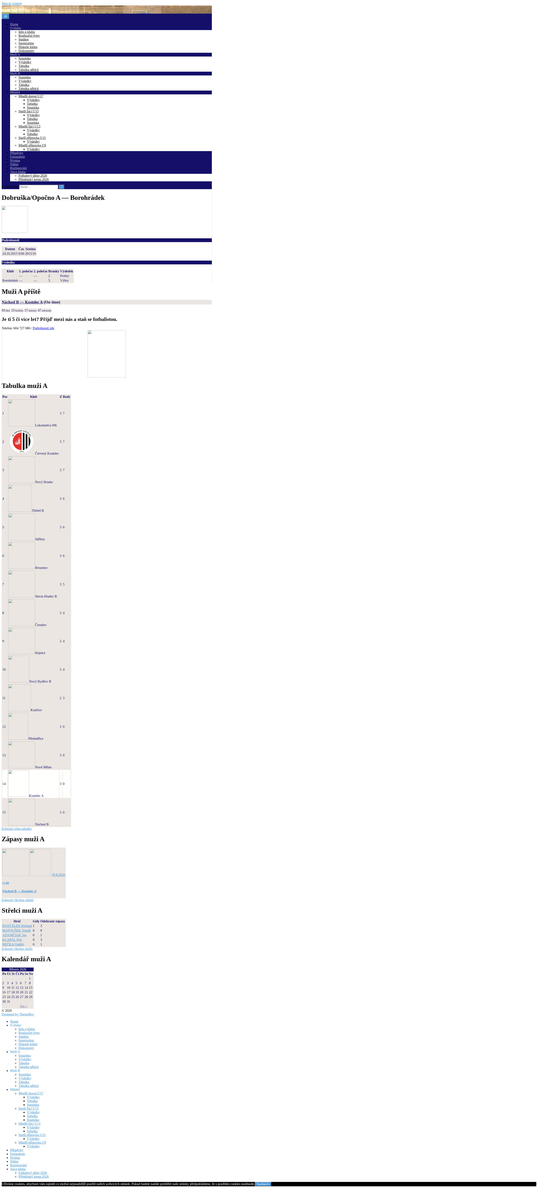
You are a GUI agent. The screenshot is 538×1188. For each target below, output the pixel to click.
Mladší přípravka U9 (32, 145)
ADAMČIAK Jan (14, 935)
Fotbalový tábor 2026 (32, 175)
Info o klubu (26, 32)
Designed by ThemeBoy (18, 1014)
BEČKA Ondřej (13, 944)
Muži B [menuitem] (15, 1070)
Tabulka (23, 66)
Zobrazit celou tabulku (17, 829)
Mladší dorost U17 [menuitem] (30, 1093)
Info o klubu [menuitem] (26, 1029)
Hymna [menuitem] (15, 1157)
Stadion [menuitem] (23, 1036)
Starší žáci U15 (28, 111)
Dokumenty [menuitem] (26, 1048)
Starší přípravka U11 (32, 138)
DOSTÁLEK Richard (17, 926)
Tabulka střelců (28, 69)
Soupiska (24, 58)
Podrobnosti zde (43, 328)
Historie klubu (27, 47)
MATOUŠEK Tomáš (16, 930)
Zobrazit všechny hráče (17, 949)
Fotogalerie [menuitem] (17, 1154)
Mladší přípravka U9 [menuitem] (32, 1142)
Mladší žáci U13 (29, 126)
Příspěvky (16, 153)
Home (14, 24)
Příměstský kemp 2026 (33, 179)
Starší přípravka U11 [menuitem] (32, 1135)
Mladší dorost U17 (30, 96)
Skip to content (12, 3)
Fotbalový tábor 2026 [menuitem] (32, 1173)
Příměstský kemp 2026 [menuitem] (33, 1176)
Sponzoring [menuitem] (26, 1040)
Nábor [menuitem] (14, 1161)
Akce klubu (18, 172)
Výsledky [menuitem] (24, 1059)
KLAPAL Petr (12, 939)
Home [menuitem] (14, 1021)
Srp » (23, 1006)
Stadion (23, 39)
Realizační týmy (29, 35)
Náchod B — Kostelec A (22, 302)
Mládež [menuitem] (15, 1089)
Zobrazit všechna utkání (17, 900)
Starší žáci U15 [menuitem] (28, 1108)
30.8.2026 (58, 875)
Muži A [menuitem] (15, 1052)
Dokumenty (26, 51)
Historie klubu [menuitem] (27, 1044)
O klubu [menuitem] (15, 1025)
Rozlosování (18, 168)
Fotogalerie (17, 156)
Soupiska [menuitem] (24, 1055)
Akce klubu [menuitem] (18, 1169)
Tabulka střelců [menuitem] (28, 1067)
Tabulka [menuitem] (23, 1063)
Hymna (15, 160)
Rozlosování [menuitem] (18, 1165)
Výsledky (24, 62)
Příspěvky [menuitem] (16, 1150)
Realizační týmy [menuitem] (29, 1033)
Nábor (14, 164)
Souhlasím (263, 1184)
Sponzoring (26, 43)
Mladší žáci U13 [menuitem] (29, 1123)
